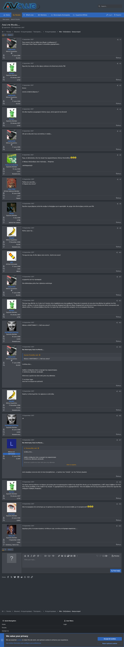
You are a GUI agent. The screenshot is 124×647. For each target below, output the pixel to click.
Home (4, 624)
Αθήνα (18, 271)
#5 (120, 131)
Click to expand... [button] (72, 464)
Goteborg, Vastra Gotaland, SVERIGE (17, 544)
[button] (35, 15)
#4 (120, 109)
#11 (120, 277)
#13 (120, 322)
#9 (120, 228)
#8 (120, 203)
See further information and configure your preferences (23, 643)
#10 (120, 252)
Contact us (5, 631)
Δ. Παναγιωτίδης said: (30, 448)
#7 (120, 179)
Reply (119, 58)
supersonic (7, 27)
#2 (120, 63)
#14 (120, 347)
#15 (120, 391)
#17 (120, 440)
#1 (120, 39)
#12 (120, 300)
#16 (120, 415)
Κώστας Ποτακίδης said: (31, 355)
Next (9, 35)
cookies (19, 640)
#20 (120, 526)
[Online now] (11, 48)
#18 (120, 482)
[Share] (117, 40)
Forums (4, 627)
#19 (120, 504)
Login (65, 624)
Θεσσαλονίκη (16, 174)
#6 (120, 155)
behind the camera (14, 222)
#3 (120, 85)
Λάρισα (18, 198)
